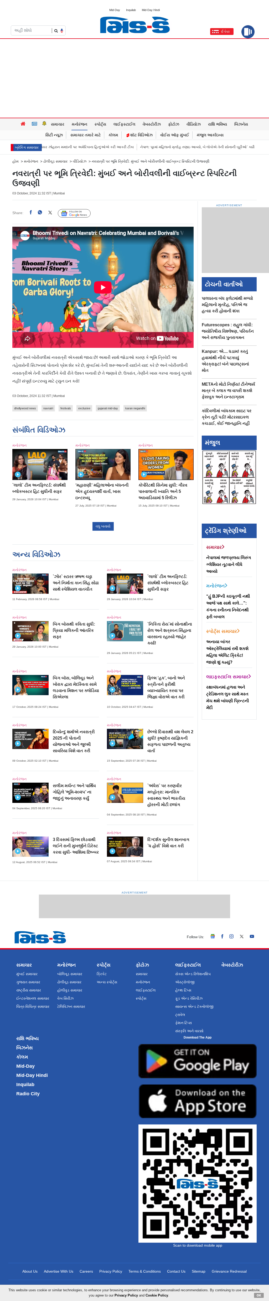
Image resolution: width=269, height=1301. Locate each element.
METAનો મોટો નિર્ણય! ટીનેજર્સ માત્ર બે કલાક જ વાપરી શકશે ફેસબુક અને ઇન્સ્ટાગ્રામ (228, 390)
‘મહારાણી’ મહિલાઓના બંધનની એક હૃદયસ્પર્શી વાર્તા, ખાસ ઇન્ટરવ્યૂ (102, 491)
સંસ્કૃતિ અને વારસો (189, 1031)
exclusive (84, 408)
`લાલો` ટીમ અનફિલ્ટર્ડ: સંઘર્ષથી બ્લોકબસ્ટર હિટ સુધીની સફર (167, 582)
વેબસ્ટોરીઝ (152, 124)
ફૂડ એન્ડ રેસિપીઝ (189, 998)
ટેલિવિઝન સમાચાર (71, 1006)
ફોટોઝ (173, 124)
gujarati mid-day (108, 408)
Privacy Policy (110, 1271)
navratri (48, 408)
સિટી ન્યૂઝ (54, 135)
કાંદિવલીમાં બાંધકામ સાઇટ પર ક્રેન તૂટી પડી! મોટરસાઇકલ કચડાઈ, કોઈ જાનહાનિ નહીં (226, 417)
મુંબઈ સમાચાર (27, 974)
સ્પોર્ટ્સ (100, 124)
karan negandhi (135, 408)
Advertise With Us (58, 1271)
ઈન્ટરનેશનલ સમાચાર (32, 998)
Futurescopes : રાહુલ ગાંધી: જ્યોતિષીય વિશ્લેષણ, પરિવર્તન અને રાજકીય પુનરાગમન (228, 331)
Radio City (28, 1093)
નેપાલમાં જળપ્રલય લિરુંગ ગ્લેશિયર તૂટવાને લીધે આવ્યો (228, 564)
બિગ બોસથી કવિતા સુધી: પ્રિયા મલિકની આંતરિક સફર (74, 630)
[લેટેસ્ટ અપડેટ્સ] (44, 124)
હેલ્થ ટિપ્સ (183, 990)
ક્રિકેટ (102, 974)
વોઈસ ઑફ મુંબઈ (174, 135)
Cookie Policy (157, 1295)
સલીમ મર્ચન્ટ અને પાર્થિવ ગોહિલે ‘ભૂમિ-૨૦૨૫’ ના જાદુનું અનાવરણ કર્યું (74, 792)
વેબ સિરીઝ (65, 998)
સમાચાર (57, 124)
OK (259, 1295)
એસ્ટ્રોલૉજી (185, 982)
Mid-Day (114, 10)
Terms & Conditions (144, 1271)
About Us (30, 1271)
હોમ (15, 161)
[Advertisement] (134, 78)
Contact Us (176, 1271)
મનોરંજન (79, 124)
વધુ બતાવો (103, 526)
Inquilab (131, 10)
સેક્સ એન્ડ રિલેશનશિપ (193, 974)
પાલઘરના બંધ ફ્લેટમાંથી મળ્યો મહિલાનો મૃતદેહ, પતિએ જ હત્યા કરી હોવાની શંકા (227, 304)
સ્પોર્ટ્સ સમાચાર (221, 631)
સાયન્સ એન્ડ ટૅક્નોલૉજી (194, 1006)
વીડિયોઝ (194, 124)
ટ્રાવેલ (180, 1015)
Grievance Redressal (229, 1271)
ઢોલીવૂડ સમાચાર (55, 161)
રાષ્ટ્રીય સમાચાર (28, 990)
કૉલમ (113, 135)
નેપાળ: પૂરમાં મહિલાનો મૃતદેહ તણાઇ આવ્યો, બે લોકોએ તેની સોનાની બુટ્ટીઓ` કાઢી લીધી (174, 147)
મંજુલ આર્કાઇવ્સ (210, 135)
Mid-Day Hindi (151, 10)
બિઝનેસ (241, 124)
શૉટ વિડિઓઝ (141, 135)
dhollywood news (25, 408)
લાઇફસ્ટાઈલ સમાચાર (227, 676)
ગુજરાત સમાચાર (28, 982)
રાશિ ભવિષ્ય (217, 124)
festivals (65, 408)
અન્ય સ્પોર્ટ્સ (107, 982)
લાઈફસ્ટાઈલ (124, 124)
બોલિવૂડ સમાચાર (69, 974)
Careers (86, 1271)
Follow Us (78, 213)
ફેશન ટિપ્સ (183, 1023)
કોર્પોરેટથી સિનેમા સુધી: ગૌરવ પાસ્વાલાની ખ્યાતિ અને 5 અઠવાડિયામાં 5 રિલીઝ (162, 491)
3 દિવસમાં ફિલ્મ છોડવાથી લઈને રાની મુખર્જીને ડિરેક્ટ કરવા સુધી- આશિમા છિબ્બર (76, 845)
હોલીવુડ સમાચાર (69, 990)
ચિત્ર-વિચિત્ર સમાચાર (32, 1006)
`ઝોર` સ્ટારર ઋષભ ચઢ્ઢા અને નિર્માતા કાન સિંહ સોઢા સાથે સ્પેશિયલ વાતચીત (76, 582)
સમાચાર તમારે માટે (85, 135)
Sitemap (198, 1271)
